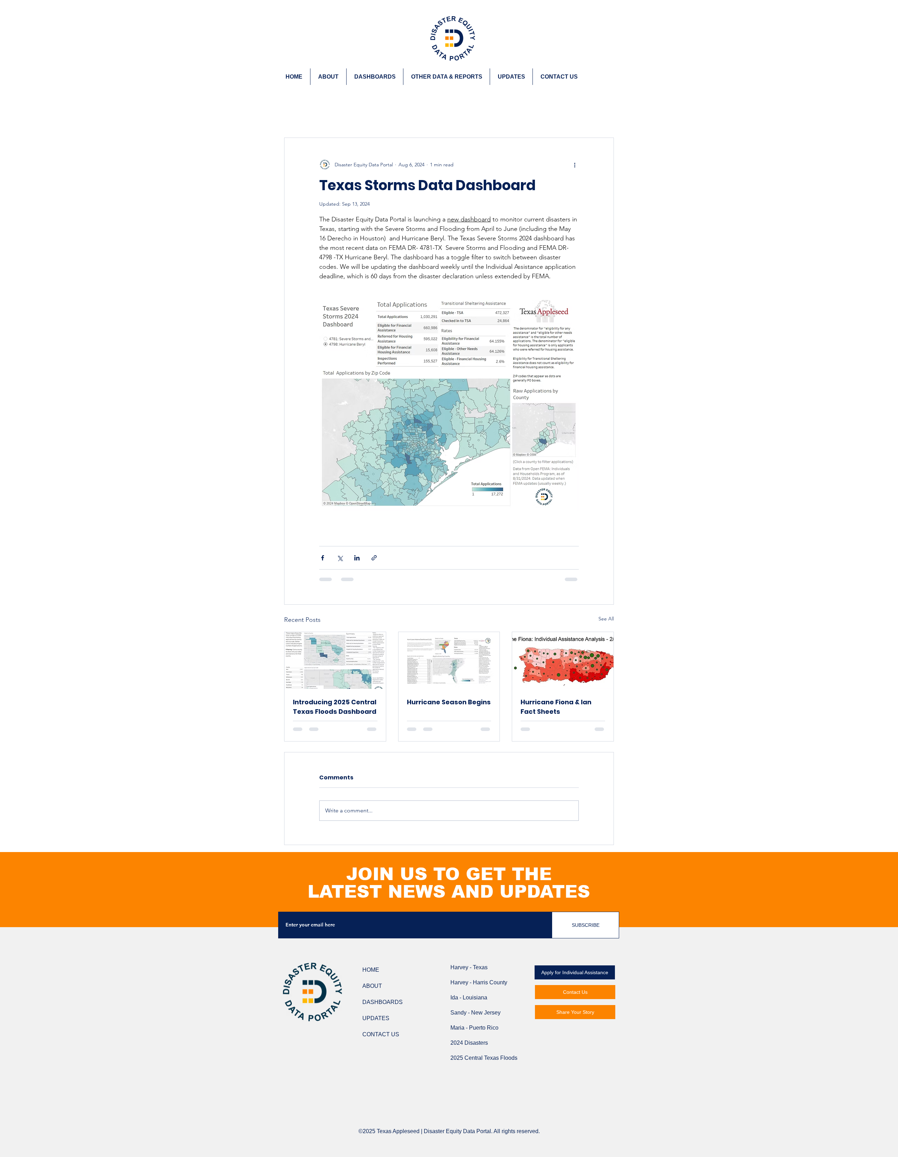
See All (606, 619)
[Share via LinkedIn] (357, 557)
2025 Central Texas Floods (483, 1058)
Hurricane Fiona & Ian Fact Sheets (556, 707)
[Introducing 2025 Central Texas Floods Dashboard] (335, 660)
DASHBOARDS (382, 1002)
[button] (446, 76)
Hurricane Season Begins (449, 702)
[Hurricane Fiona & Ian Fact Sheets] (563, 660)
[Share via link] (374, 557)
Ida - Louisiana (468, 997)
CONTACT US (380, 1034)
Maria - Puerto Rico (474, 1028)
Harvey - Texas (469, 967)
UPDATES (375, 1018)
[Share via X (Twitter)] (339, 557)
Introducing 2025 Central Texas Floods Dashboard (334, 707)
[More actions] (574, 164)
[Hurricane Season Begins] (449, 660)
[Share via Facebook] (322, 557)
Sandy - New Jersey (475, 1013)
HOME (370, 970)
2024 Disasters (469, 1043)
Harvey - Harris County (478, 982)
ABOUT (372, 986)
